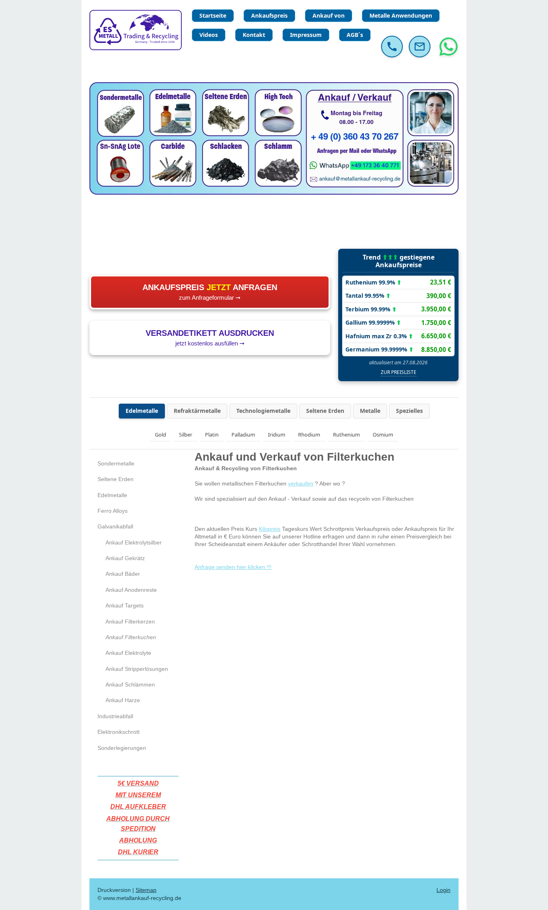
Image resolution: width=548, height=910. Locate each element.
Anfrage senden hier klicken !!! (233, 567)
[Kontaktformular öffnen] (419, 46)
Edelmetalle (142, 410)
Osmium (383, 434)
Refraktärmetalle (197, 410)
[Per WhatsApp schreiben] (448, 47)
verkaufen (300, 483)
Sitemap (146, 890)
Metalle (370, 410)
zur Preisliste (398, 372)
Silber (185, 434)
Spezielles (409, 410)
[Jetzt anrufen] (392, 46)
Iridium (276, 434)
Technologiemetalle (263, 410)
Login (443, 890)
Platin (212, 434)
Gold (160, 434)
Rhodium (309, 434)
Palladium (243, 434)
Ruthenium (346, 434)
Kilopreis (269, 529)
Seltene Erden (325, 410)
